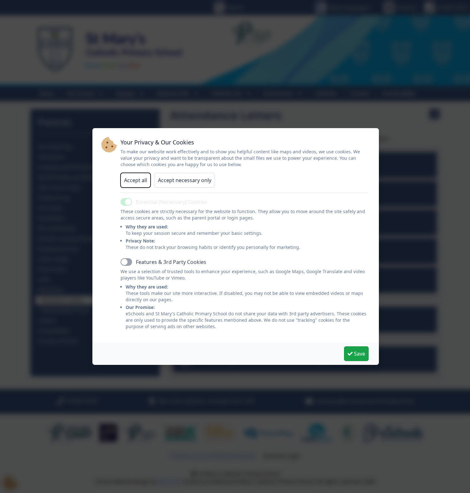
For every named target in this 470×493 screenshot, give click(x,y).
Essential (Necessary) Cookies (171, 201)
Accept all (135, 180)
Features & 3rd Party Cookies (171, 262)
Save (359, 353)
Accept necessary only (184, 180)
